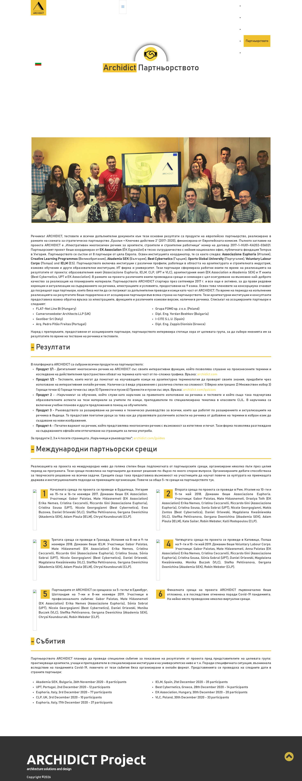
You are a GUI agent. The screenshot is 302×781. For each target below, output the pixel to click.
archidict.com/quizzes (199, 389)
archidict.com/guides (149, 438)
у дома (250, 5)
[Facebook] (281, 5)
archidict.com (207, 374)
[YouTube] (291, 5)
